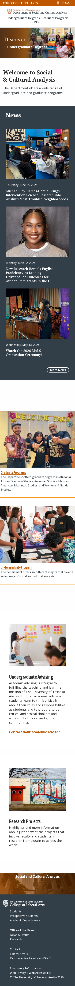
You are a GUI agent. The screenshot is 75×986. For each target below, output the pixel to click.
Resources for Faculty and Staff (30, 958)
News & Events (19, 935)
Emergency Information (25, 968)
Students (16, 911)
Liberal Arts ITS (20, 954)
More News (58, 370)
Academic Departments (25, 920)
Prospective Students (24, 916)
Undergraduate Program (16, 567)
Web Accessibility (40, 973)
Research (16, 939)
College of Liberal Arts (20, 3)
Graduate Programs (55, 18)
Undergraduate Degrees (23, 18)
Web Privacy (18, 973)
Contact (15, 949)
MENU (38, 22)
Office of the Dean (22, 930)
